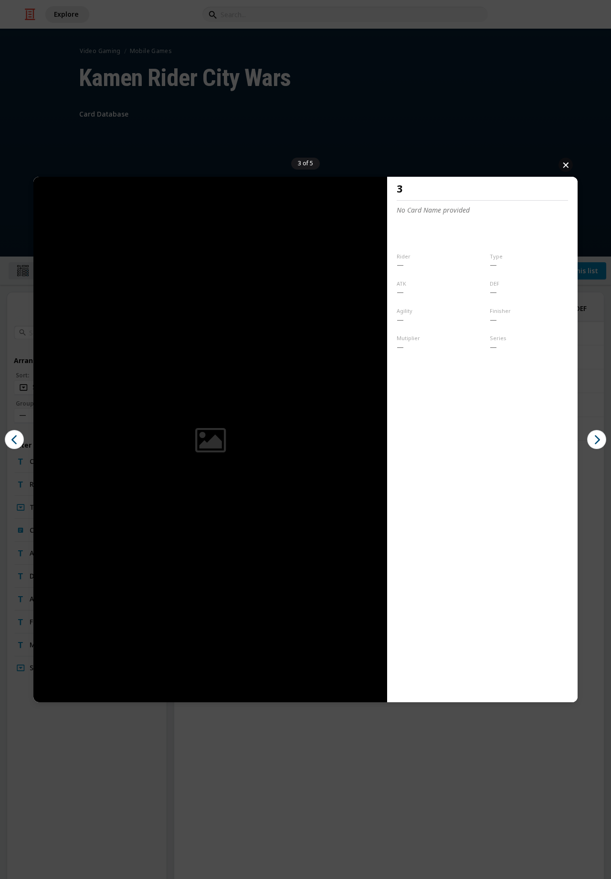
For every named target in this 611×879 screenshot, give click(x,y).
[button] (14, 439)
